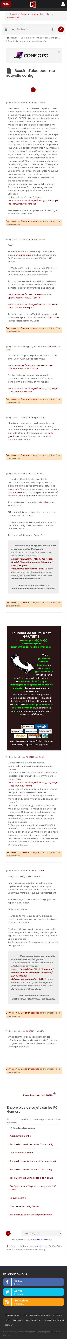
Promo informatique (54, 1320)
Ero (50, 1239)
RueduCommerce (30, 562)
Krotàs (42, 102)
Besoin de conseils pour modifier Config (31, 1169)
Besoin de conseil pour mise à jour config (31, 1144)
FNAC (14, 565)
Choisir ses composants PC (37, 1315)
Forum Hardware (13, 1315)
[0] (34, 55)
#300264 (30, 239)
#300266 (30, 417)
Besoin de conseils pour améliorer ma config (33, 1161)
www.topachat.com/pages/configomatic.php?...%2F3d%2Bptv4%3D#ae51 (33, 202)
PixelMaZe (42, 1239)
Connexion (11, 221)
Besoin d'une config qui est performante (31, 1214)
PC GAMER (57, 1315)
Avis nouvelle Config (20, 1135)
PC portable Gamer (14, 1320)
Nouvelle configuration (22, 1152)
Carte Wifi (51, 1043)
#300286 (30, 870)
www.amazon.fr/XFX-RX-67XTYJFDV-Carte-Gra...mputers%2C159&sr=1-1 (31, 367)
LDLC (37, 558)
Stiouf (41, 473)
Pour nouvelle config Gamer (24, 1206)
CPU (31, 492)
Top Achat (47, 558)
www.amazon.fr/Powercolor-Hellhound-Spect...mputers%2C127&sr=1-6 (29, 296)
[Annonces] (53, 29)
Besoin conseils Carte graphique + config (31, 1177)
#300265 (52, 346)
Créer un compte (30, 221)
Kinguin (23, 565)
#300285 (30, 757)
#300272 (30, 473)
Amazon (15, 558)
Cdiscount (45, 562)
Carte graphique (34, 1320)
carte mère (51, 151)
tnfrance (31, 1239)
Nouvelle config (18, 1197)
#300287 (30, 1031)
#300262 (30, 102)
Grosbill (15, 562)
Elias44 (42, 239)
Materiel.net (27, 558)
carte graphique (23, 255)
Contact (9, 1325)
